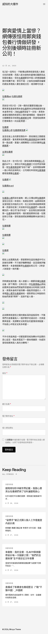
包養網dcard (8, 185)
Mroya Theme (15, 629)
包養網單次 (24, 118)
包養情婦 (41, 170)
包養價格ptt (36, 284)
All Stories (8, 474)
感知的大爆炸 (10, 4)
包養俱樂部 (32, 139)
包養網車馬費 (19, 130)
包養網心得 (7, 130)
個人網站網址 (7, 428)
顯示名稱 (6, 404)
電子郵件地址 (8, 416)
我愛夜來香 (9, 484)
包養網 (22, 78)
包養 (14, 96)
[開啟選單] (44, 4)
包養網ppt (6, 96)
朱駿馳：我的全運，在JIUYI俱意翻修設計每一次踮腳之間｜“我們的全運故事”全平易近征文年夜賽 (23, 555)
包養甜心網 (7, 198)
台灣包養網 (7, 152)
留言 (4, 373)
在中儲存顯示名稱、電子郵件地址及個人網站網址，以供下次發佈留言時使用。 (25, 441)
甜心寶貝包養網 (13, 293)
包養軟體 (6, 225)
